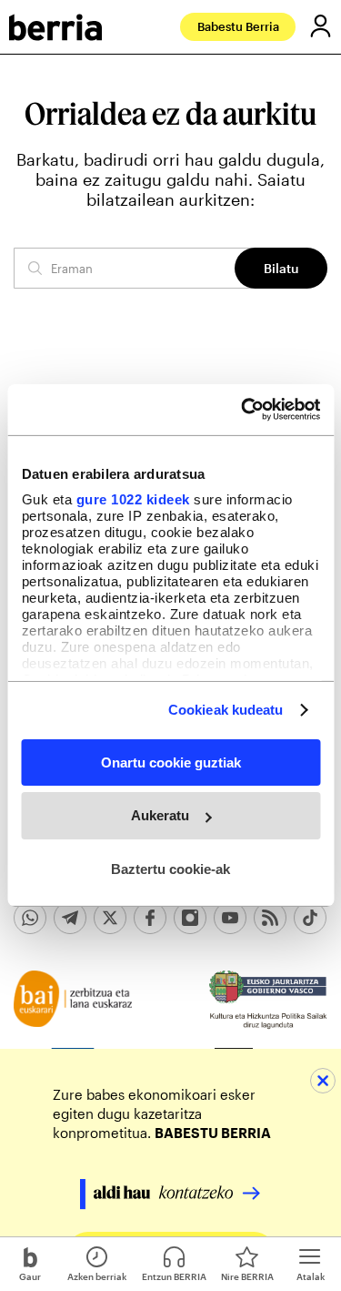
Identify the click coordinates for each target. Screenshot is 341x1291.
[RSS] (270, 917)
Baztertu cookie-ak (170, 869)
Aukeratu (160, 815)
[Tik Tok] (310, 917)
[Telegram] (70, 917)
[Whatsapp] (30, 917)
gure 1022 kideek (132, 499)
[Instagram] (190, 917)
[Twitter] (110, 917)
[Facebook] (150, 917)
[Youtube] (230, 917)
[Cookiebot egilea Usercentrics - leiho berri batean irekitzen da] (242, 410)
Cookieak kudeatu (226, 709)
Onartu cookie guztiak (171, 761)
